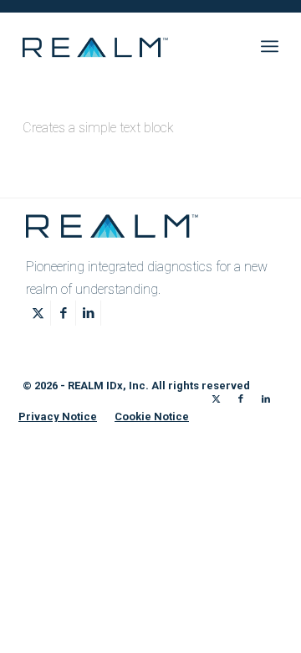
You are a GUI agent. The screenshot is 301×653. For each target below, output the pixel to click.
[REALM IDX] (125, 46)
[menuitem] (269, 46)
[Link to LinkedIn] (88, 313)
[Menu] (269, 46)
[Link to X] (38, 313)
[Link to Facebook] (63, 313)
